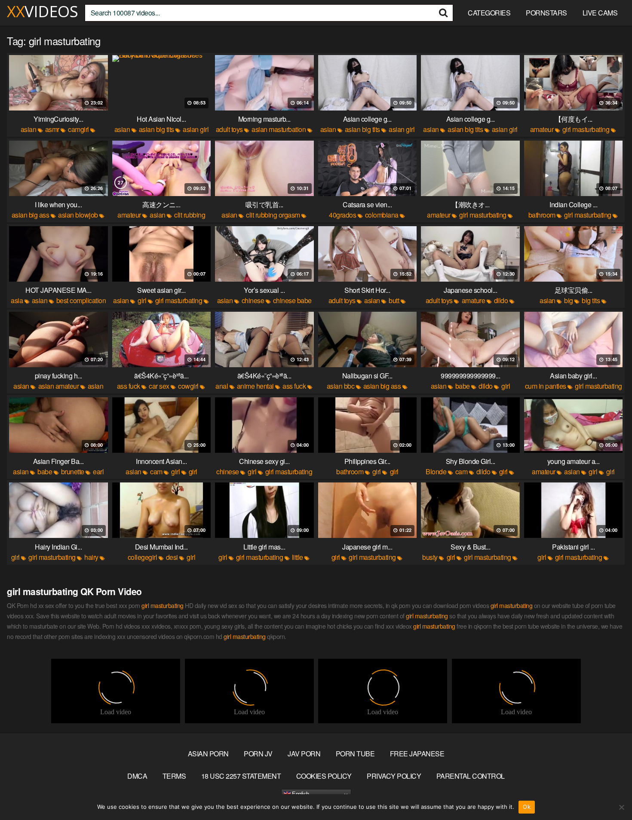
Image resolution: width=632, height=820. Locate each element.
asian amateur (58, 386)
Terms (174, 776)
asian (29, 129)
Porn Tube (355, 754)
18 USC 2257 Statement (241, 776)
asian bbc (341, 386)
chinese (253, 300)
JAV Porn (304, 754)
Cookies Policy (324, 776)
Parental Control (470, 776)
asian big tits (156, 129)
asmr (52, 129)
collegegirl (142, 557)
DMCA (137, 776)
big (568, 300)
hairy (91, 557)
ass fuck (128, 386)
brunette (72, 471)
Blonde (436, 471)
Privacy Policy (394, 776)
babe (462, 386)
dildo (501, 300)
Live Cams (600, 13)
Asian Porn (208, 754)
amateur (542, 129)
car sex (159, 386)
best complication (81, 300)
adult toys (229, 129)
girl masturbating (586, 129)
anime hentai (255, 386)
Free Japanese (417, 754)
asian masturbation (279, 129)
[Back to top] (608, 792)
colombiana (382, 215)
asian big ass (30, 215)
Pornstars (546, 13)
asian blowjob (78, 215)
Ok (527, 806)
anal (221, 386)
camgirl (78, 129)
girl (142, 300)
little (297, 557)
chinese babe (292, 300)
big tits (591, 300)
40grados (342, 215)
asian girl (196, 129)
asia (17, 300)
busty (430, 557)
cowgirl (188, 386)
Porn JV (258, 754)
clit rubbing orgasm (273, 215)
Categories (489, 13)
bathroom (541, 215)
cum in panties (545, 386)
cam (156, 471)
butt (394, 300)
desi (172, 557)
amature (473, 300)
